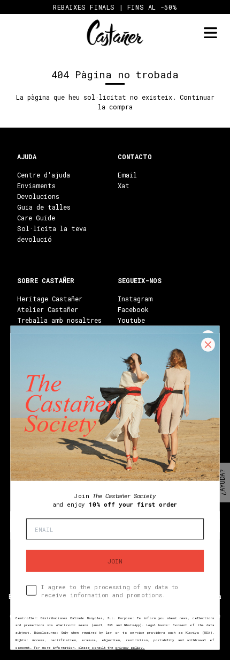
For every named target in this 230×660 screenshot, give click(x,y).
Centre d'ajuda (43, 174)
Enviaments (36, 185)
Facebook (133, 309)
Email (127, 174)
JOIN (115, 561)
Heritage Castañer (49, 298)
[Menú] (210, 33)
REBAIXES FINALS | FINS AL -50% (115, 7)
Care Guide (36, 217)
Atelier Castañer (47, 309)
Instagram (135, 298)
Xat (123, 185)
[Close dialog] (208, 344)
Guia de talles (44, 207)
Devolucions (38, 196)
